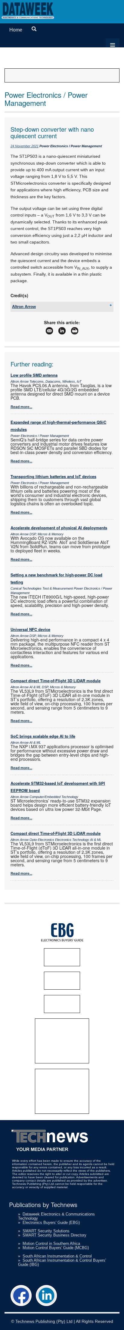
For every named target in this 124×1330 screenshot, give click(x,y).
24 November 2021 (25, 146)
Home (15, 29)
